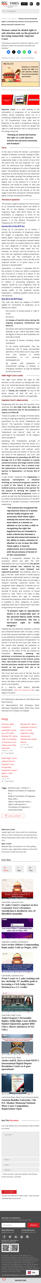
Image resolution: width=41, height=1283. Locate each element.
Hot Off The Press (9, 1058)
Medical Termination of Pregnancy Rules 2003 (21, 797)
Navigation (20, 1280)
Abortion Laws (14, 788)
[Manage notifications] (4, 1279)
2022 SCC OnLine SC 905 (24, 690)
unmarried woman (15, 810)
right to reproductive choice (19, 801)
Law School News (8, 1097)
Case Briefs (6, 902)
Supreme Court (17, 902)
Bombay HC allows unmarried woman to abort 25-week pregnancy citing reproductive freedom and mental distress (28, 733)
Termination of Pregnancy (18, 807)
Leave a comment (14, 816)
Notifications (23, 942)
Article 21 (25, 788)
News (19, 1058)
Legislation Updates (9, 942)
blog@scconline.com (8, 1232)
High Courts (16, 1015)
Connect (24, 4)
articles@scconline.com (29, 1232)
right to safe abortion (16, 804)
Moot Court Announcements (27, 1097)
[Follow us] (4, 1236)
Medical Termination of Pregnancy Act (21, 792)
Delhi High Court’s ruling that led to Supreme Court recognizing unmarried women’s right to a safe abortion (10, 767)
